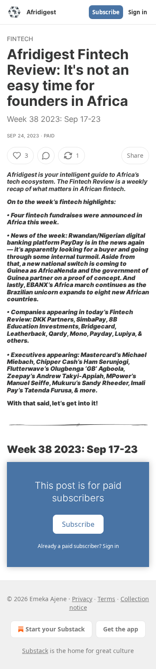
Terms (106, 599)
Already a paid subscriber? (78, 546)
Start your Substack (55, 629)
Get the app (120, 629)
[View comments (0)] (46, 155)
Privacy (82, 599)
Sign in (137, 12)
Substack (35, 651)
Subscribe (106, 12)
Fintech (20, 38)
